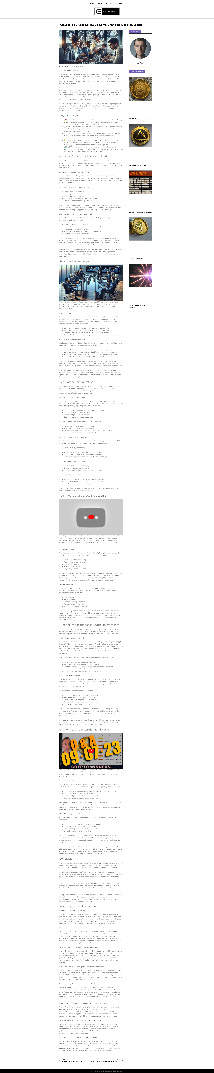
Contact (120, 3)
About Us (109, 3)
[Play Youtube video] (91, 517)
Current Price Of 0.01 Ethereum (137, 306)
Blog (100, 3)
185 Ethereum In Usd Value (139, 165)
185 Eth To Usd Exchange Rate (140, 212)
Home (92, 3)
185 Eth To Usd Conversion (139, 119)
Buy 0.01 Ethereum (136, 259)
